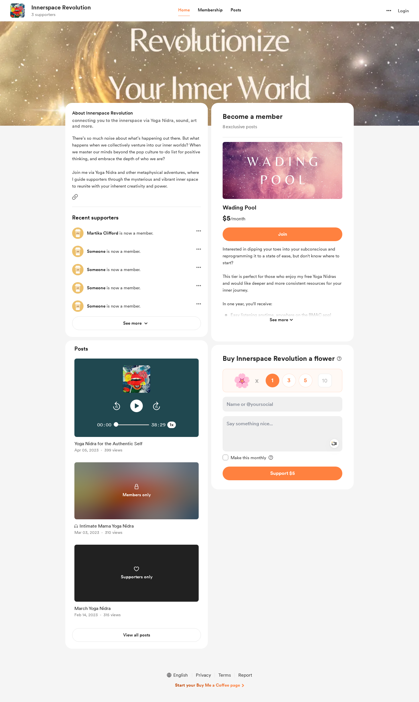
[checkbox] (244, 457)
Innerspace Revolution (61, 7)
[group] (282, 233)
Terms (224, 675)
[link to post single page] (136, 445)
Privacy (203, 675)
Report (245, 675)
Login (403, 10)
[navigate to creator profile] (17, 10)
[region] (282, 222)
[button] (184, 10)
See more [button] (279, 319)
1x (172, 424)
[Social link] (75, 197)
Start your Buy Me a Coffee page (207, 685)
